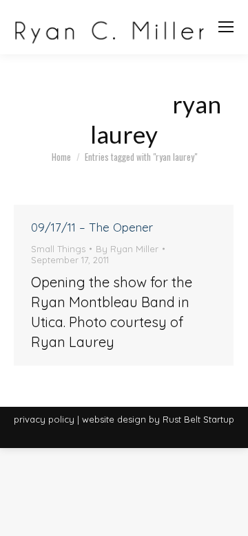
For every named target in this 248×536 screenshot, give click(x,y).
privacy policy (44, 419)
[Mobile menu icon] (226, 27)
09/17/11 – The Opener (92, 227)
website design (114, 419)
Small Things (58, 248)
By (127, 248)
